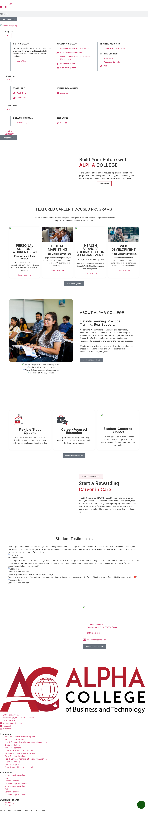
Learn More (23, 275)
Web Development (13, 748)
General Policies (12, 780)
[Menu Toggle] (2, 29)
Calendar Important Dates (16, 783)
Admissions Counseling (15, 775)
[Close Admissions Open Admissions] (8, 79)
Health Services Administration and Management (26, 742)
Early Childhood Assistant (16, 739)
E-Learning (9, 802)
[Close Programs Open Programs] (8, 35)
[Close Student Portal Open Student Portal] (8, 109)
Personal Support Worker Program (20, 736)
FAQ (6, 778)
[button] (91, 476)
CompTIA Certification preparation (20, 750)
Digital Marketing (12, 745)
